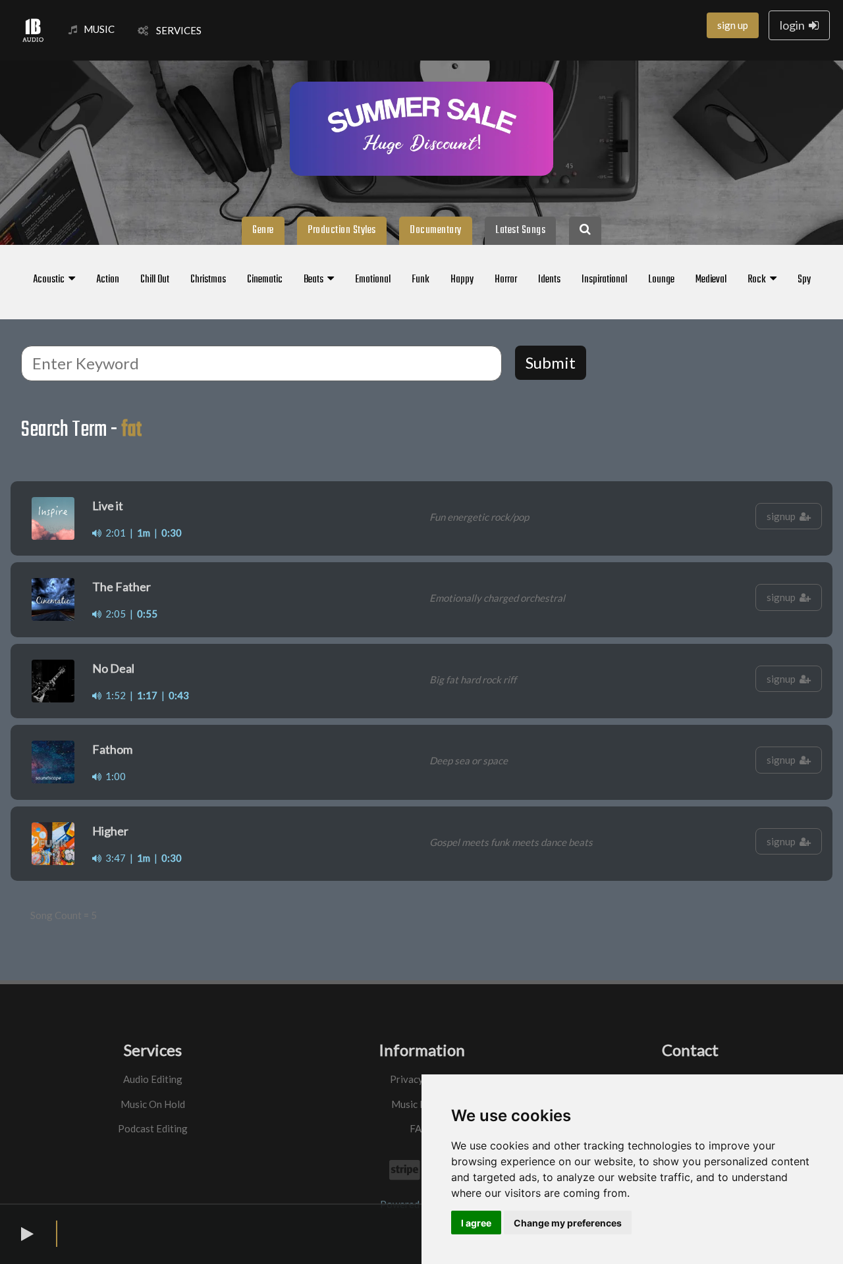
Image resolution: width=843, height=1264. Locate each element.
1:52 (113, 695)
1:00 (113, 776)
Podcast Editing (153, 1128)
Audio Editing (152, 1079)
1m (143, 533)
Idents (549, 279)
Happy (462, 279)
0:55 (147, 613)
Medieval (710, 279)
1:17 (147, 695)
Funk (420, 279)
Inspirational (604, 279)
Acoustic (50, 279)
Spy (804, 279)
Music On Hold (153, 1104)
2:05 (113, 613)
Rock (759, 279)
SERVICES (175, 30)
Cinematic (265, 279)
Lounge (661, 279)
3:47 (113, 858)
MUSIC (99, 29)
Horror (506, 279)
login (794, 25)
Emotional (373, 279)
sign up (732, 25)
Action (107, 279)
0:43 (179, 695)
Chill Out (154, 279)
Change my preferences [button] (568, 1222)
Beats (315, 279)
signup (783, 516)
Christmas (208, 279)
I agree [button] (476, 1222)
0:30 (171, 533)
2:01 (113, 533)
